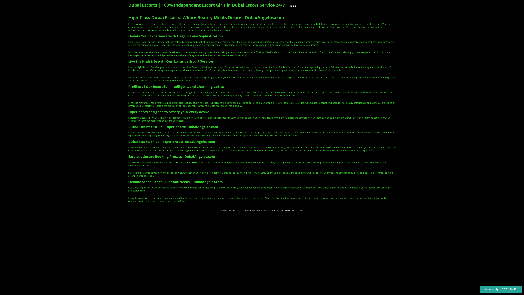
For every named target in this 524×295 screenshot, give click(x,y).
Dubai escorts (281, 92)
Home (292, 5)
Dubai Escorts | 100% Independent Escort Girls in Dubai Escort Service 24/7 (206, 5)
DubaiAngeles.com (203, 126)
